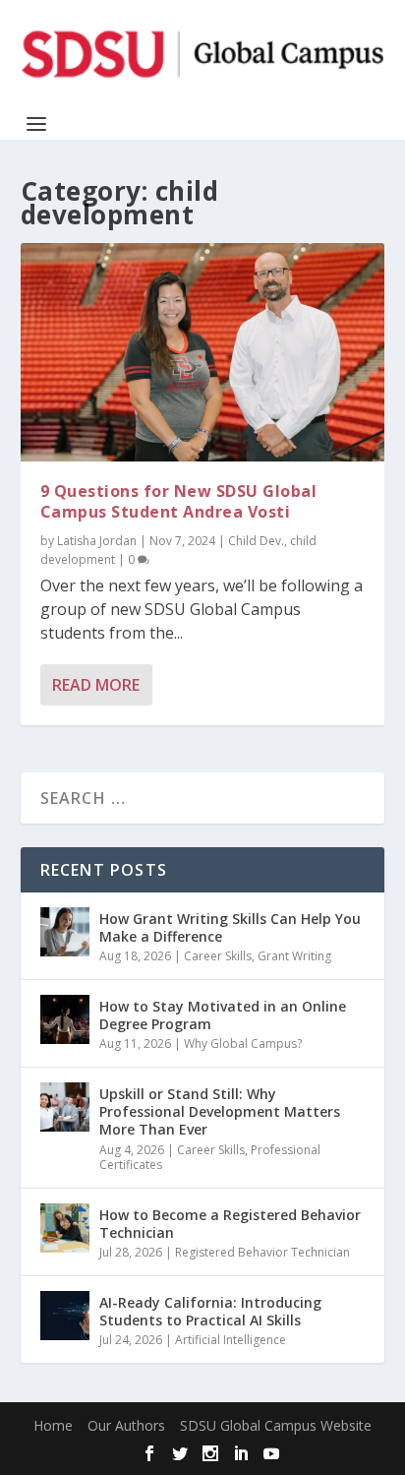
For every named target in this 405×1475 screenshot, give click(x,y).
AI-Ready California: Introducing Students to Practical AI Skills (210, 1311)
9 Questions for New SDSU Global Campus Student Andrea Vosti (179, 501)
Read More (96, 685)
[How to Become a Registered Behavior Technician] (64, 1228)
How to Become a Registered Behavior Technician (230, 1223)
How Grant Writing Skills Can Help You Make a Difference (230, 927)
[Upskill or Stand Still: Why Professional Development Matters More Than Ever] (64, 1107)
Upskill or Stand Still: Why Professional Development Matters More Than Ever (219, 1111)
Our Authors (126, 1425)
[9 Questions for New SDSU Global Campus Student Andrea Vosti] (203, 352)
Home (53, 1425)
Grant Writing (294, 956)
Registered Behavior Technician (262, 1252)
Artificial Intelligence (230, 1339)
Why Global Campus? (243, 1043)
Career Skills (218, 956)
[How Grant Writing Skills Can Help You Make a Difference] (64, 931)
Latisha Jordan (97, 540)
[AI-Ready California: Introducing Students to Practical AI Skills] (64, 1315)
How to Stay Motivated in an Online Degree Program (222, 1015)
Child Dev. (256, 540)
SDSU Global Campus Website (276, 1425)
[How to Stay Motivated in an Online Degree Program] (64, 1019)
